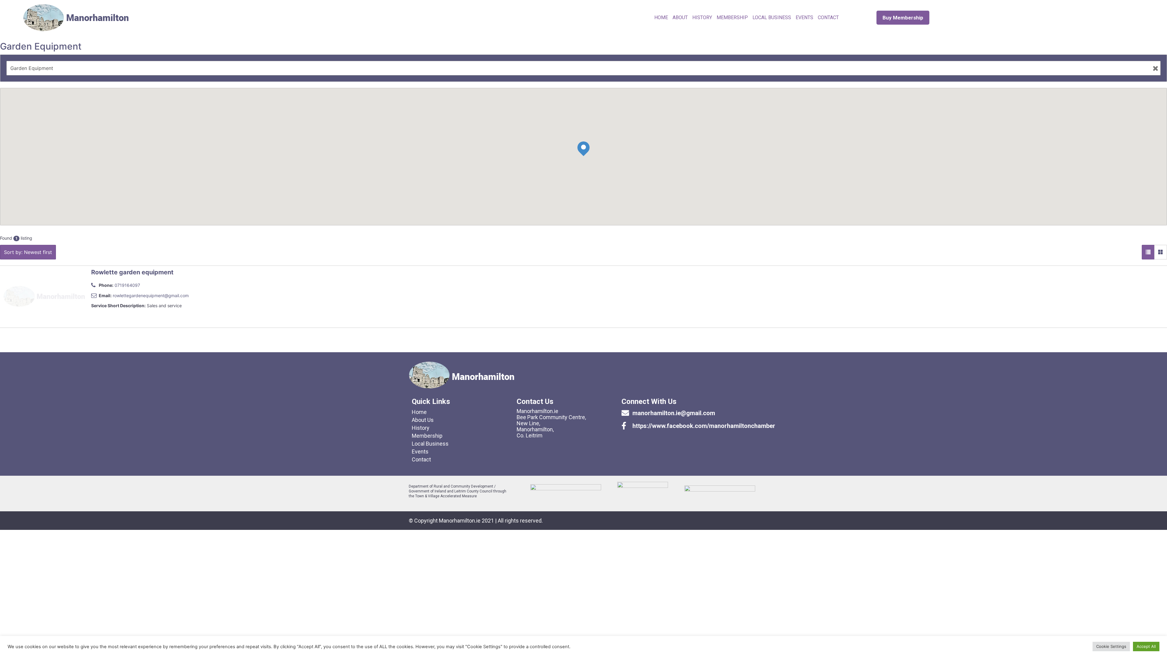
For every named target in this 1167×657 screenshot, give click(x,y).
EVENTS (804, 17)
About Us (423, 420)
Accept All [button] (1146, 646)
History (702, 17)
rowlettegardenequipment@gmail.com (151, 295)
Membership (427, 436)
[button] (902, 18)
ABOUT (680, 17)
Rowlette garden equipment (132, 272)
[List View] (1148, 252)
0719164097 (127, 285)
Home (661, 17)
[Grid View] (1160, 252)
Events (420, 451)
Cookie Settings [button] (1111, 646)
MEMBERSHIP (732, 17)
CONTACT (828, 17)
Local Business (771, 17)
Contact (421, 459)
